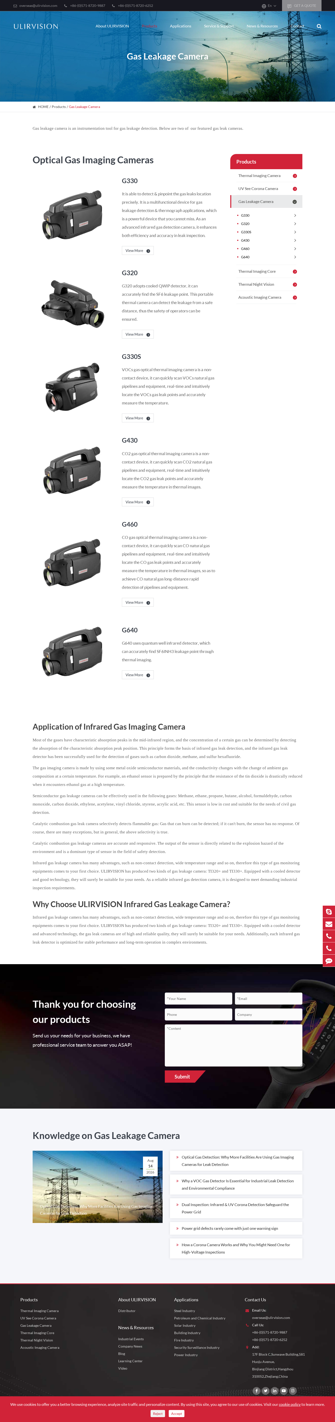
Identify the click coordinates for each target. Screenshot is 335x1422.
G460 (130, 524)
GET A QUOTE (304, 5)
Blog (121, 1353)
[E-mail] (329, 924)
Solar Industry (184, 1325)
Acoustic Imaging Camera (259, 297)
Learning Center (130, 1361)
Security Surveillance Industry (196, 1347)
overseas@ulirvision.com (38, 5)
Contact (297, 26)
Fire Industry (184, 1340)
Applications (180, 26)
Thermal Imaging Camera (259, 175)
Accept (176, 1413)
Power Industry (186, 1355)
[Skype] (329, 912)
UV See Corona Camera (258, 188)
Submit (182, 1076)
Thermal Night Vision (256, 284)
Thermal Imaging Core (257, 271)
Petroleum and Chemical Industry (199, 1318)
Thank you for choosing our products (84, 1011)
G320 (130, 273)
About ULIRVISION (112, 26)
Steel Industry (184, 1311)
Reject (158, 1413)
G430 (130, 440)
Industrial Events (131, 1339)
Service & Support (219, 26)
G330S (131, 356)
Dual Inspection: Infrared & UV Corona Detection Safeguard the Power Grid (235, 1208)
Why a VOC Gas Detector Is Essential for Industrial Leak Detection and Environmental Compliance (238, 1184)
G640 (130, 630)
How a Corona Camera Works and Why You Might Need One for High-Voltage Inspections (236, 1248)
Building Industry (187, 1333)
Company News (130, 1346)
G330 (130, 181)
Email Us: (259, 1310)
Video (122, 1368)
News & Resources (262, 26)
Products (149, 26)
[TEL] (329, 936)
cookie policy (290, 1404)
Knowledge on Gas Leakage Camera (106, 1135)
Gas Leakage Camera (84, 107)
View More (135, 250)
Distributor (127, 1311)
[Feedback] (329, 961)
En (270, 5)
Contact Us (255, 1299)
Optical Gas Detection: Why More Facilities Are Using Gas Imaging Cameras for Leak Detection (238, 1161)
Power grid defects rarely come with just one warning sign (230, 1228)
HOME (43, 107)
